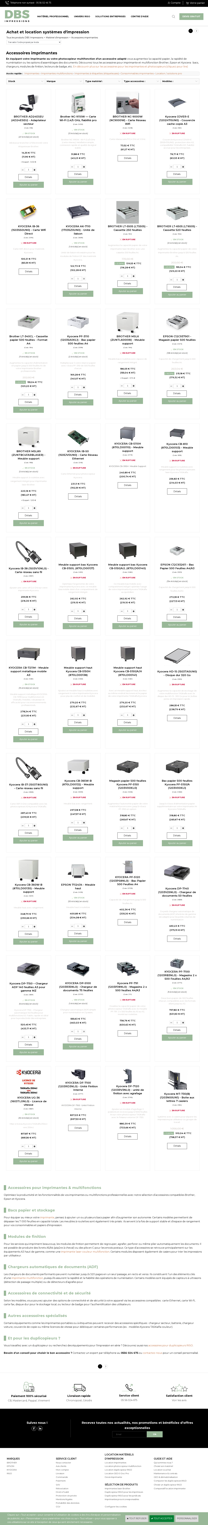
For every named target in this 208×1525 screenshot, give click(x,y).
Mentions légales (64, 1499)
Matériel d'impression (57, 37)
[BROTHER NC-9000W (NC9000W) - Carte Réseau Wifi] (127, 113)
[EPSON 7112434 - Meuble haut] (78, 881)
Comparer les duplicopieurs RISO (170, 1480)
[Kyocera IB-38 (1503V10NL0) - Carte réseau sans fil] (28, 565)
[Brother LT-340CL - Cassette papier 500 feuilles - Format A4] (28, 332)
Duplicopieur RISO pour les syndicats (123, 1495)
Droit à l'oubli (62, 1492)
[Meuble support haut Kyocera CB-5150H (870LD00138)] (78, 664)
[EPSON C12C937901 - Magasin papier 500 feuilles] (177, 332)
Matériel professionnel (53, 16)
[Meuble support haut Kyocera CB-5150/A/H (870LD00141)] (127, 664)
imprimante (47, 1217)
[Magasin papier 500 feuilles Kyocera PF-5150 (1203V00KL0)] (127, 777)
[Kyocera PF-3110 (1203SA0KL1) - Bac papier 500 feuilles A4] (78, 332)
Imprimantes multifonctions (57, 73)
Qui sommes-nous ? (163, 1462)
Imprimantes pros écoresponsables (122, 1499)
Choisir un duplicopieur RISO (168, 1484)
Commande (62, 1477)
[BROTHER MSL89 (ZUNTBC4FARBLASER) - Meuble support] (28, 447)
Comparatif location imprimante (170, 1488)
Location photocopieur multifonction (123, 1466)
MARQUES (13, 1458)
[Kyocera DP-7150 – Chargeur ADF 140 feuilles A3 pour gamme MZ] (28, 980)
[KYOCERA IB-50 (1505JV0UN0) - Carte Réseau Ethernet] (78, 447)
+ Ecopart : (25, 162)
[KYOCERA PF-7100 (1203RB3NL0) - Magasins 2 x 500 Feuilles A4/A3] (177, 968)
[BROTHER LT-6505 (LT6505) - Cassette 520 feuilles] (177, 222)
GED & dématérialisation (166, 1477)
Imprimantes (31, 73)
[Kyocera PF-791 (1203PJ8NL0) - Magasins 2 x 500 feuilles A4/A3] (127, 979)
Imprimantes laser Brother (117, 1488)
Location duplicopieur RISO (118, 1470)
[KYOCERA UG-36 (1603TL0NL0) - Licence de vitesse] (28, 1094)
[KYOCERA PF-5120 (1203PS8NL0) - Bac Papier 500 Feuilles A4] (127, 873)
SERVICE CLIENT (66, 1458)
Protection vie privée (66, 1495)
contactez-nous (152, 1352)
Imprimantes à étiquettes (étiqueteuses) (96, 73)
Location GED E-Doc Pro (117, 1473)
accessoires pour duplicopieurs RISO (170, 1345)
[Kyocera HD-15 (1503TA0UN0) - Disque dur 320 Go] (177, 668)
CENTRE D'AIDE (139, 16)
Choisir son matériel (163, 1466)
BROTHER (12, 1462)
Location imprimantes (115, 1462)
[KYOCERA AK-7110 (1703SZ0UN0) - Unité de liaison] (78, 222)
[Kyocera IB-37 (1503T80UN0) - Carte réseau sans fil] (28, 781)
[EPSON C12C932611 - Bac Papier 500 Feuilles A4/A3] (177, 561)
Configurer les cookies (116, 1506)
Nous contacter (63, 1462)
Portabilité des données (67, 1503)
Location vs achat (162, 1470)
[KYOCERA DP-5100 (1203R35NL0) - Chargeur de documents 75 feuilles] (78, 979)
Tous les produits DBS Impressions (24, 37)
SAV (58, 1484)
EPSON (10, 1466)
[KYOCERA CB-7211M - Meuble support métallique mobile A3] (28, 664)
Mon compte (62, 1470)
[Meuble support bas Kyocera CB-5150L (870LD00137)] (78, 561)
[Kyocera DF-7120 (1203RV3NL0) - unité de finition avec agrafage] (128, 1082)
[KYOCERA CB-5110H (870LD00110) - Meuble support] (127, 440)
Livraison (60, 1473)
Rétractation (62, 1488)
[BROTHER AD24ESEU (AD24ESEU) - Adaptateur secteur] (28, 113)
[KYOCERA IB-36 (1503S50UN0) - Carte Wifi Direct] (28, 222)
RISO (9, 1473)
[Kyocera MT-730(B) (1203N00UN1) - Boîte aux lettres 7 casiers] (177, 1090)
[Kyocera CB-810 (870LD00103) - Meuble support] (177, 440)
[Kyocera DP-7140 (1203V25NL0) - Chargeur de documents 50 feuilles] (177, 885)
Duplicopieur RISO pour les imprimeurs (124, 1492)
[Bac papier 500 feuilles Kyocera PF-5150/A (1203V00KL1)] (177, 777)
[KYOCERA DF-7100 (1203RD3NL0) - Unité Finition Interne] (78, 1079)
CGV (58, 1506)
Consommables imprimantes (137, 73)
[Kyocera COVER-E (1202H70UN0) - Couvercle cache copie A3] (177, 113)
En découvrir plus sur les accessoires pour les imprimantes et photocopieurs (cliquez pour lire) (130, 66)
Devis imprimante (113, 1477)
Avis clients (61, 1466)
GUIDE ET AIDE (163, 1458)
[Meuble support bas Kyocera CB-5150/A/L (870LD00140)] (127, 561)
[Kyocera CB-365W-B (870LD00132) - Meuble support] (78, 777)
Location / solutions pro (168, 73)
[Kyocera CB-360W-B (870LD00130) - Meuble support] (28, 881)
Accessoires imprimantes (84, 37)
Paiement (61, 1480)
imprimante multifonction (27, 1278)
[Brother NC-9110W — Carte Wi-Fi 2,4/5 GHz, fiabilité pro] (78, 113)
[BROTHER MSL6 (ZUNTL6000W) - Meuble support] (127, 332)
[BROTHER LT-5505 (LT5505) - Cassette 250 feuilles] (127, 222)
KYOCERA (12, 1470)
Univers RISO (82, 16)
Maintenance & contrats (165, 1473)
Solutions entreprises (110, 16)
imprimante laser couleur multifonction (85, 1251)
